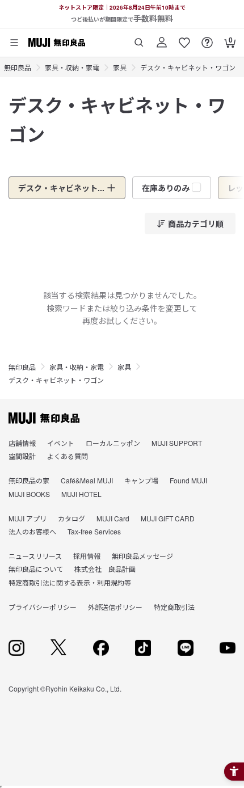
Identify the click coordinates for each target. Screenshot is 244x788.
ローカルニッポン (113, 443)
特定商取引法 (174, 607)
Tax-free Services (94, 531)
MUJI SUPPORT (177, 443)
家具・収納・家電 (72, 67)
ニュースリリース (35, 556)
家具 (120, 67)
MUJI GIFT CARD (168, 518)
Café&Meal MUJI (87, 480)
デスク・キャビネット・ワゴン (187, 67)
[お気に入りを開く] (184, 38)
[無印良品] (44, 418)
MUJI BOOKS (29, 494)
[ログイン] (161, 38)
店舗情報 (22, 443)
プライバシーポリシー (43, 607)
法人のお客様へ (32, 531)
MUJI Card (112, 518)
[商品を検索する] (139, 38)
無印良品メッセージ (142, 556)
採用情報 (86, 556)
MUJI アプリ (28, 518)
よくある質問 (67, 456)
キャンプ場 (141, 480)
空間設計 (22, 456)
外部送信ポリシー (115, 607)
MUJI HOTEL (81, 494)
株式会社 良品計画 (105, 569)
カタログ (71, 518)
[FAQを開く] (207, 38)
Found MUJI (188, 480)
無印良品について (36, 569)
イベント (60, 443)
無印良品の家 (29, 480)
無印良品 (17, 67)
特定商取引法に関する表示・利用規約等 (70, 582)
